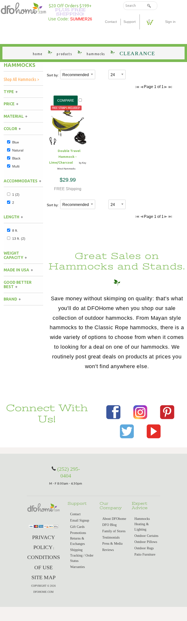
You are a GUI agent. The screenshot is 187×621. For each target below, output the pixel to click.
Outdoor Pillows (145, 542)
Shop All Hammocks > (21, 79)
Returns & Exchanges (77, 541)
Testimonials (111, 537)
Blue (15, 142)
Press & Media (112, 543)
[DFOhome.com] (23, 8)
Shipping (76, 550)
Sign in (170, 22)
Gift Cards (77, 527)
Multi (15, 166)
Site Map (43, 577)
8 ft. (15, 230)
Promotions (78, 533)
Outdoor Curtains (146, 536)
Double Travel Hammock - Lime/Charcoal (64, 156)
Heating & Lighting (141, 526)
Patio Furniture (144, 554)
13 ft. (18, 238)
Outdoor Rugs (144, 548)
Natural (17, 150)
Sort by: (53, 75)
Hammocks (19, 65)
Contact (111, 22)
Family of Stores (113, 531)
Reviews (108, 550)
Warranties (77, 567)
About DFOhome (114, 519)
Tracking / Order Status (82, 558)
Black (16, 158)
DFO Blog (109, 525)
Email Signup (79, 520)
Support (129, 22)
